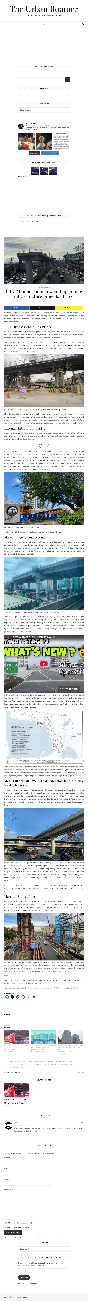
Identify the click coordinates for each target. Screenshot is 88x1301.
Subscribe (24, 1277)
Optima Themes (21, 1297)
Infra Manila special (41, 313)
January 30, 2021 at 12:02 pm (22, 1125)
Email (6, 1168)
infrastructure (20, 1064)
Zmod (16, 1123)
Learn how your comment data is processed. (50, 1238)
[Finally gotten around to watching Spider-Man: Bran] (26, 141)
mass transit (54, 1064)
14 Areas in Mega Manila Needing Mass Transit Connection (43, 1046)
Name (7, 1158)
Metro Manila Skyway (67, 1064)
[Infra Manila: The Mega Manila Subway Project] (16, 1037)
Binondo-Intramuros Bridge (36, 1062)
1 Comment (80, 1072)
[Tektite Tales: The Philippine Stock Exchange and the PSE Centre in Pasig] (70, 1037)
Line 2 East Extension (34, 1064)
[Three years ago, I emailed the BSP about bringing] (61, 141)
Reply (82, 1122)
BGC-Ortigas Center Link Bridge (15, 1062)
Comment (8, 1189)
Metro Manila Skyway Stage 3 (14, 1067)
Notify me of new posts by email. (18, 1227)
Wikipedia (76, 988)
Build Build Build (51, 988)
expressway (9, 1064)
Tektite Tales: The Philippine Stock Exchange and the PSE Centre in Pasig (70, 1047)
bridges (50, 1062)
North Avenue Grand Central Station (32, 904)
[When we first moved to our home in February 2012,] (44, 141)
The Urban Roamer (44, 9)
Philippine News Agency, (36, 988)
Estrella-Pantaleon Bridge (64, 1062)
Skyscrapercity (63, 988)
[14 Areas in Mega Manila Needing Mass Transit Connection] (43, 1037)
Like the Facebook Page (44, 66)
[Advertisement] (44, 44)
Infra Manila (44, 288)
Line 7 (45, 1064)
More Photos (23, 176)
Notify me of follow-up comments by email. (22, 1223)
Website (7, 1179)
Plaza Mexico (57, 457)
